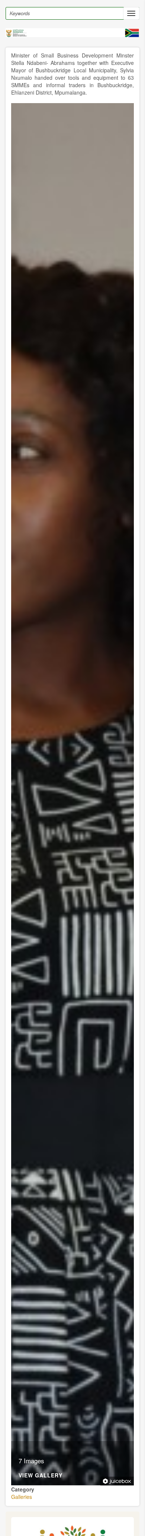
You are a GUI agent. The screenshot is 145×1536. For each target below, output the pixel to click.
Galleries (21, 1496)
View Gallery (40, 1476)
